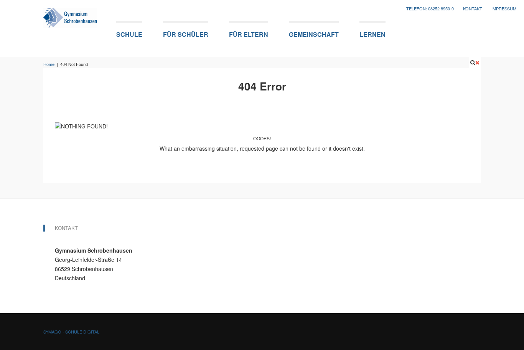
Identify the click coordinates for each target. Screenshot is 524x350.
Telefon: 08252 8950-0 (430, 9)
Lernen (372, 34)
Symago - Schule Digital (71, 332)
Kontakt (472, 9)
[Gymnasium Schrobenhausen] (70, 15)
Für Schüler (185, 34)
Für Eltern (248, 34)
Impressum (503, 9)
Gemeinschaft (314, 34)
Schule (129, 34)
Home (48, 64)
